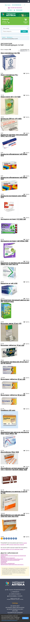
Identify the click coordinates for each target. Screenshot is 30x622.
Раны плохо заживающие (8, 563)
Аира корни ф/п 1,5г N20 (10, 97)
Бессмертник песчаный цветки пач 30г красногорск (15, 301)
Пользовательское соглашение (15, 612)
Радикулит (3, 562)
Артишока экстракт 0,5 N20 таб (13, 219)
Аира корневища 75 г (9, 75)
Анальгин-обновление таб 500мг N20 (14, 178)
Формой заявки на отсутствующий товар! (12, 549)
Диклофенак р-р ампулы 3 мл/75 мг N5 (14, 492)
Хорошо (25, 618)
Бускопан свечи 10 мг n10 (11, 323)
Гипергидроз (4, 554)
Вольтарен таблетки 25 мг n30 (13, 379)
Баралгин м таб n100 (9, 283)
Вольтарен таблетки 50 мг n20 (13, 395)
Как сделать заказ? (15, 605)
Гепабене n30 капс (8, 410)
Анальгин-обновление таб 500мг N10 (14, 155)
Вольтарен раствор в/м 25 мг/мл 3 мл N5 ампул (14, 362)
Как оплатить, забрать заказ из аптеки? (15, 607)
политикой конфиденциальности (9, 620)
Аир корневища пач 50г (10, 53)
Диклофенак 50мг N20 (10, 452)
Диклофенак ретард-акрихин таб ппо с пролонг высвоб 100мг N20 (14, 469)
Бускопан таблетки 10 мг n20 (12, 345)
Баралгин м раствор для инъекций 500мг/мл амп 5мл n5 (15, 263)
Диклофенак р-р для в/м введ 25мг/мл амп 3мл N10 (13, 515)
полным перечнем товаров (16, 544)
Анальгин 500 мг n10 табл (11, 118)
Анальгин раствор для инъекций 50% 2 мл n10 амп (14, 135)
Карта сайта (15, 610)
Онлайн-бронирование (16, 7)
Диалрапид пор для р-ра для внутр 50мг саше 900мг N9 (15, 433)
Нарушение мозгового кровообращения (12, 559)
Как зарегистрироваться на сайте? (15, 609)
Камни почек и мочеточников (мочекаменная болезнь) (13, 556)
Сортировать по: (24, 49)
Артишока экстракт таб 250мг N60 (14, 241)
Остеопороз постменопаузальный (10, 560)
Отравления (4, 561)
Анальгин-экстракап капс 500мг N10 (13, 196)
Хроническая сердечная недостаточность (12, 564)
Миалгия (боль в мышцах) (8, 558)
